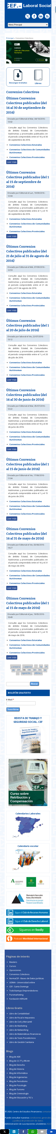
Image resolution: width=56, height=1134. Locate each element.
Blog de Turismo (16, 1089)
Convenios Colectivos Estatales (25, 144)
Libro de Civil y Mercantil (20, 1021)
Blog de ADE (15, 1056)
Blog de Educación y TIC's (21, 1097)
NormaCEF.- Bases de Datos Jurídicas (26, 978)
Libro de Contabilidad (19, 1013)
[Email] (42, 1131)
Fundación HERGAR (18, 998)
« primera (15, 666)
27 (19, 669)
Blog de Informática (18, 1073)
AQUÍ (49, 1123)
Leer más (12, 162)
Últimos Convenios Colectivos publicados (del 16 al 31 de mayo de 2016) (26, 533)
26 (13, 669)
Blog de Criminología (18, 1093)
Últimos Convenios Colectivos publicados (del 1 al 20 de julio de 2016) (27, 325)
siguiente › (26, 673)
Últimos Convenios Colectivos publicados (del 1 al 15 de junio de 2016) (27, 464)
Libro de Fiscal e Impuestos (22, 1017)
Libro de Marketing (18, 1025)
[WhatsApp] (32, 1131)
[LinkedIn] (14, 1131)
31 (40, 669)
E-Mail (10, 699)
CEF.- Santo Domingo (19, 986)
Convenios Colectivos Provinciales (27, 157)
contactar (46, 1111)
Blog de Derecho (17, 1064)
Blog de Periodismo (18, 1081)
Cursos (12, 966)
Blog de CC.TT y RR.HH (19, 1060)
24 (41, 666)
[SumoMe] (51, 1131)
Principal (10, 38)
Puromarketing (16, 994)
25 (46, 666)
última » (38, 673)
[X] (4, 1131)
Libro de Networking (18, 1029)
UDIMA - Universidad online (22, 982)
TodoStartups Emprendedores (23, 990)
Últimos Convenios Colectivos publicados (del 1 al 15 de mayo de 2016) (27, 603)
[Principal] (28, 8)
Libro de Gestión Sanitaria (21, 1042)
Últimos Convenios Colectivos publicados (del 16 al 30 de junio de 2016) (26, 394)
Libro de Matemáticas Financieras (25, 1034)
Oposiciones (15, 970)
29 (29, 669)
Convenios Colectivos (19, 974)
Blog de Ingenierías (18, 1077)
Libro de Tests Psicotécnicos (22, 1038)
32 (45, 669)
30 (34, 669)
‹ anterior (27, 666)
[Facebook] (23, 1131)
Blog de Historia (16, 1069)
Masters (13, 962)
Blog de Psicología (17, 1085)
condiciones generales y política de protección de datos (32, 1119)
